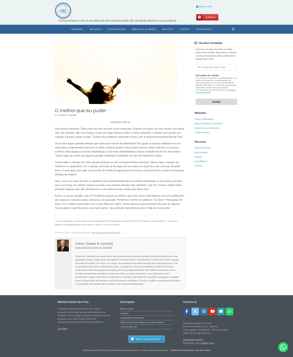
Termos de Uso (128, 327)
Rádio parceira (117, 29)
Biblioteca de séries (144, 29)
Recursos (95, 29)
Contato (185, 29)
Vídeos (198, 165)
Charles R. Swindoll (67, 115)
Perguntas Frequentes (132, 318)
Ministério (77, 29)
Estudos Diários (202, 147)
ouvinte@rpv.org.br (193, 339)
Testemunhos (204, 29)
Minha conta (126, 309)
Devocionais (201, 152)
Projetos (167, 29)
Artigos (198, 156)
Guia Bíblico (200, 161)
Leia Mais (62, 328)
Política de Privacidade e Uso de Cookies (142, 322)
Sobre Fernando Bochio (207, 128)
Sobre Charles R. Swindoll (208, 123)
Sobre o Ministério (203, 119)
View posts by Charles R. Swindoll (93, 247)
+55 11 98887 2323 (204, 343)
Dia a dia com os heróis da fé (106, 233)
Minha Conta (205, 6)
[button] (233, 29)
